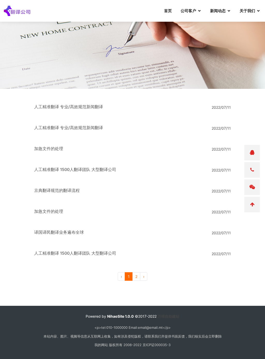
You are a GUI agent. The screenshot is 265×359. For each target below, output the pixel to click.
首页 (168, 10)
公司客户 (188, 10)
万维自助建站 (168, 316)
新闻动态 (218, 10)
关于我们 (247, 10)
